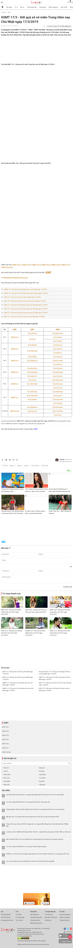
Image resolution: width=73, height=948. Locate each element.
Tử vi (16, 7)
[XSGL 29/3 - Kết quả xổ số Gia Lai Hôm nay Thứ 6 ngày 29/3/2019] (36, 602)
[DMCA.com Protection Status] (23, 939)
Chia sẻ (45, 903)
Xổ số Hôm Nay (35, 465)
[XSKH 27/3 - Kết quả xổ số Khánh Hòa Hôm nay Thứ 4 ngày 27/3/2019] (12, 623)
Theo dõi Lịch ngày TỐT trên (54, 26)
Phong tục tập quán (65, 914)
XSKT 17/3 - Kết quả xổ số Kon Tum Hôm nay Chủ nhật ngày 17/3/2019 (25, 301)
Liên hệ (47, 944)
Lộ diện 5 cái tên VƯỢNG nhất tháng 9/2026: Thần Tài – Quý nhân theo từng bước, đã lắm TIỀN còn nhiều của (38, 832)
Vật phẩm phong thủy (36, 917)
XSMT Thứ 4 (5, 735)
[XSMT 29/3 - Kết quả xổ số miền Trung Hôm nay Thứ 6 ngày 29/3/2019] (61, 602)
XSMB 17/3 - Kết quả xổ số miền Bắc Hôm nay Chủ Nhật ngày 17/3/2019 (25, 289)
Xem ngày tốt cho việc (7, 920)
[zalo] (10, 460)
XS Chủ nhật (44, 465)
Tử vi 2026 (18, 914)
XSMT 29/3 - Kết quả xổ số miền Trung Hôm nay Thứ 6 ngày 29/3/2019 (60, 612)
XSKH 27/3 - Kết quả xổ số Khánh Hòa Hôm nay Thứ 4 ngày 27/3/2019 (11, 633)
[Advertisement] (27, 48)
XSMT (9, 12)
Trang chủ (3, 12)
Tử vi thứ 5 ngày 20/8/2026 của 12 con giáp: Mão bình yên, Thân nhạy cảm (28, 802)
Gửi (71, 566)
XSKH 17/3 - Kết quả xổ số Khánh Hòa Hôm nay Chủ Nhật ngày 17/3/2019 (26, 305)
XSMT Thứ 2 (5, 727)
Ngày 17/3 (12, 465)
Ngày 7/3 (19, 465)
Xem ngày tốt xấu (6, 914)
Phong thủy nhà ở (35, 920)
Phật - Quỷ (6, 778)
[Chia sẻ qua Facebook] (2, 460)
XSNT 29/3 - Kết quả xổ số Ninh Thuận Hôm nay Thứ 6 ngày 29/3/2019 (11, 612)
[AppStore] (65, 943)
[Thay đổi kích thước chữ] (44, 26)
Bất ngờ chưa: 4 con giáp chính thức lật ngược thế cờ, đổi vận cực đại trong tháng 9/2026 (32, 816)
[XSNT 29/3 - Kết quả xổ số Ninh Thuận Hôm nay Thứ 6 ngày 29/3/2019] (12, 602)
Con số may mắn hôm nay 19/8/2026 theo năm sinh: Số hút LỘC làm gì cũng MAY (30, 861)
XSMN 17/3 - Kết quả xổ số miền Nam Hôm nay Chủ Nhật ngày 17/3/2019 (26, 293)
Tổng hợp (42, 784)
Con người (42, 778)
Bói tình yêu (48, 920)
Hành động (42, 774)
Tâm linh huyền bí (64, 920)
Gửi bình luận (67, 587)
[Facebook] (64, 929)
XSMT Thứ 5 (5, 739)
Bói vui (22, 7)
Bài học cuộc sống (65, 917)
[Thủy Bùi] (57, 460)
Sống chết (6, 784)
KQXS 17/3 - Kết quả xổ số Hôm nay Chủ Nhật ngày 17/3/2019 (22, 297)
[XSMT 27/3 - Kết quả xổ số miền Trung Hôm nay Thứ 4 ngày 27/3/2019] (61, 623)
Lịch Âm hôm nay (5, 917)
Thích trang (30, 903)
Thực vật (6, 768)
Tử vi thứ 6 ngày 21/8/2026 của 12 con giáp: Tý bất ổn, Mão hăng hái (26, 846)
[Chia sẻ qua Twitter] (6, 460)
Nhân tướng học (53, 7)
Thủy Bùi (61, 459)
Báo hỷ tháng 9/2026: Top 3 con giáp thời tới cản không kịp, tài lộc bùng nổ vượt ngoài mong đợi (34, 839)
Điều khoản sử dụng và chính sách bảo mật (34, 944)
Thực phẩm (6, 781)
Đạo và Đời (64, 7)
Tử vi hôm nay (49, 914)
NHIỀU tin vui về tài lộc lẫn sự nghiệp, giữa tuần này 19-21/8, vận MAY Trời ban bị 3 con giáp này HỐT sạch (37, 854)
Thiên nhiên (6, 774)
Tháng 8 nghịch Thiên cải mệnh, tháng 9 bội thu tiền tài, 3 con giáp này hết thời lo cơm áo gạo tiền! (35, 809)
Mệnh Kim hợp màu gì (36, 923)
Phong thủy (42, 7)
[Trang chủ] (2, 7)
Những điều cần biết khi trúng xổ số (15, 278)
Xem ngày (9, 7)
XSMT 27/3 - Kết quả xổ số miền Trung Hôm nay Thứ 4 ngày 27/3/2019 (60, 633)
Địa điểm (42, 781)
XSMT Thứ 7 (5, 748)
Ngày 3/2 (26, 465)
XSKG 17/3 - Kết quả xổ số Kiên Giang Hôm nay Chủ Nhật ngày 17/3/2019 (25, 312)
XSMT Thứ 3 (5, 731)
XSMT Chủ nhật (6, 752)
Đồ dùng (41, 771)
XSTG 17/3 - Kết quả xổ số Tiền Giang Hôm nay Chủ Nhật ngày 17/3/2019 (25, 309)
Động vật (41, 768)
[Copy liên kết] (17, 460)
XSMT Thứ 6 (5, 743)
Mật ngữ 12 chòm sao (51, 917)
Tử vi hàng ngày (20, 917)
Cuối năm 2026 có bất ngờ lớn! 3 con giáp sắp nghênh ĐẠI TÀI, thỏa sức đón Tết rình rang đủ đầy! (35, 794)
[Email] (13, 460)
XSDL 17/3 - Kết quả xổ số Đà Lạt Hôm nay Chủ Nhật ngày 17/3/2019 (24, 316)
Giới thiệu (19, 944)
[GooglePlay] (65, 937)
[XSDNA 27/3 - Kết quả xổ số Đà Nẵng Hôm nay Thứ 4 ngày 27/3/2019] (36, 623)
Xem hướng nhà (34, 914)
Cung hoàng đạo (32, 7)
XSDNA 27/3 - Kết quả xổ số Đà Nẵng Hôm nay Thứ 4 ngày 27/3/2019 (35, 633)
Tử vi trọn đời (19, 920)
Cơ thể (5, 771)
